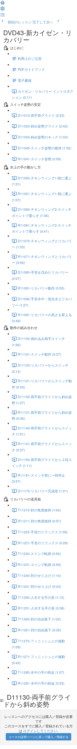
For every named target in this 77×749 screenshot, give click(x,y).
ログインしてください (40, 730)
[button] (2, 3)
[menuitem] (2, 9)
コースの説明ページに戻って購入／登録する (38, 737)
